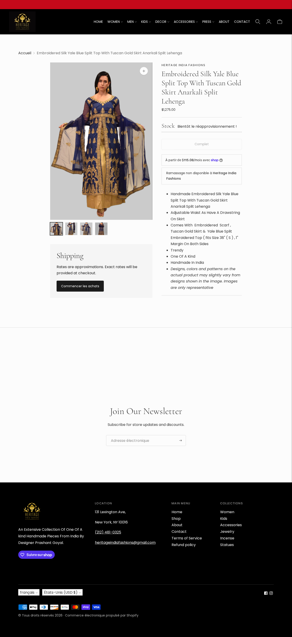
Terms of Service (187, 538)
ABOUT (224, 21)
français (27, 592)
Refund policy (184, 544)
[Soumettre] (180, 440)
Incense (227, 538)
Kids (223, 518)
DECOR (160, 21)
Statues (227, 544)
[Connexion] (269, 22)
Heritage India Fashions (183, 65)
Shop (176, 518)
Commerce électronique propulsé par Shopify (101, 615)
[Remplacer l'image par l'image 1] (56, 229)
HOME (98, 21)
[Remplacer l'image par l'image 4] (101, 229)
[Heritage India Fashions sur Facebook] (266, 593)
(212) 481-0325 (108, 532)
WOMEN (113, 21)
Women (227, 512)
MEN (130, 21)
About (177, 525)
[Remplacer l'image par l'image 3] (86, 229)
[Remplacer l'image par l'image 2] (71, 229)
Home (177, 512)
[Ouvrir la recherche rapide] (258, 22)
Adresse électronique (127, 435)
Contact (179, 531)
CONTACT (242, 21)
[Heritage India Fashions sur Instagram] (271, 593)
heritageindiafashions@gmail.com (125, 542)
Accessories (231, 525)
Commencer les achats (80, 286)
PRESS (206, 21)
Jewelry (227, 531)
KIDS (144, 21)
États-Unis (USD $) (61, 592)
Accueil (24, 53)
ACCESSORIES (184, 21)
